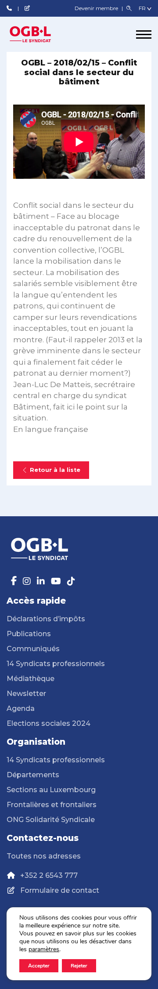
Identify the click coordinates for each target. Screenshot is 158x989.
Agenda (21, 708)
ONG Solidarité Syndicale (51, 819)
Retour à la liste (55, 470)
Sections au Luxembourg (51, 790)
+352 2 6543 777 (49, 875)
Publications (29, 634)
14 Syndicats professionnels (56, 663)
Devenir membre (97, 8)
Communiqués (33, 649)
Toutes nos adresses (44, 856)
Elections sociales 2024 (48, 723)
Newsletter (26, 693)
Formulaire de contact (59, 890)
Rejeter (79, 965)
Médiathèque (30, 678)
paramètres (44, 949)
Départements (33, 775)
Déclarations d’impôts (46, 619)
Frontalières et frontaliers (52, 805)
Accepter (39, 965)
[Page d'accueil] (39, 34)
